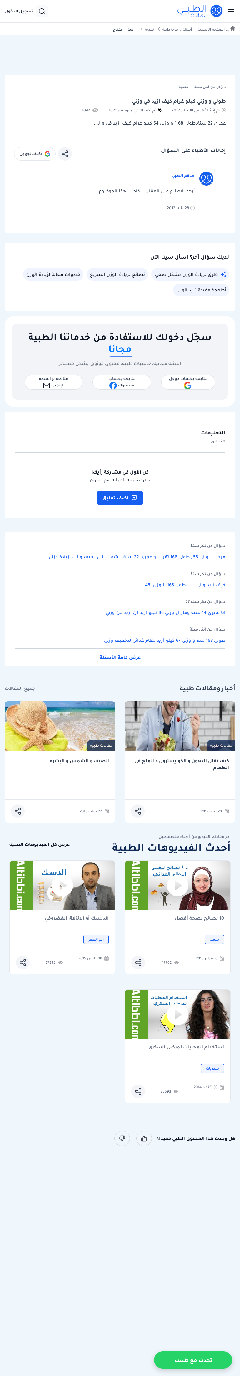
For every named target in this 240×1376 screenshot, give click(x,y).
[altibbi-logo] (200, 11)
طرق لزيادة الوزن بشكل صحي (186, 274)
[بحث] (42, 11)
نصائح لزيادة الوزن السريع (117, 274)
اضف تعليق (115, 498)
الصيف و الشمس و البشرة (79, 760)
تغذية (149, 29)
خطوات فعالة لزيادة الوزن (53, 274)
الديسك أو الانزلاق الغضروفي (77, 918)
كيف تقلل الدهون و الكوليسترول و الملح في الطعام (181, 764)
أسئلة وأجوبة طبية (177, 29)
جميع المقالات (20, 688)
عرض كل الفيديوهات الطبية (39, 845)
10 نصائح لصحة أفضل (199, 918)
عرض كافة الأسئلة (120, 657)
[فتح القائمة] (229, 11)
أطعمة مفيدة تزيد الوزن (201, 289)
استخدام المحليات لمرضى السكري (186, 1047)
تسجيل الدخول (19, 11)
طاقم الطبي (183, 175)
